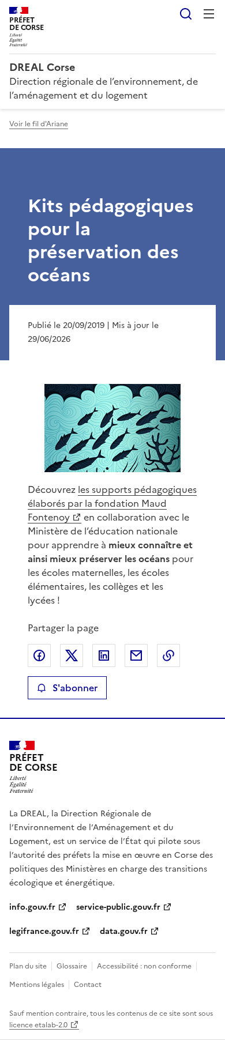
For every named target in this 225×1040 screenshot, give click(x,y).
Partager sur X (71, 655)
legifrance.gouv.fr (44, 931)
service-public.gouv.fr (118, 907)
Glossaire (72, 966)
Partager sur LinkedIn (103, 655)
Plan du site (28, 966)
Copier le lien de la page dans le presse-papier (168, 655)
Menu (208, 13)
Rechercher (185, 13)
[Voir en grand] (112, 428)
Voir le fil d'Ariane (38, 124)
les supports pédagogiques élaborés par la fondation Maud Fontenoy (112, 503)
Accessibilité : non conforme (144, 966)
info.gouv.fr (32, 907)
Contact (88, 984)
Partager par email (136, 655)
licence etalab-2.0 (38, 1025)
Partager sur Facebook (39, 655)
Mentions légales (36, 984)
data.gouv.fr (124, 931)
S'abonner (74, 688)
